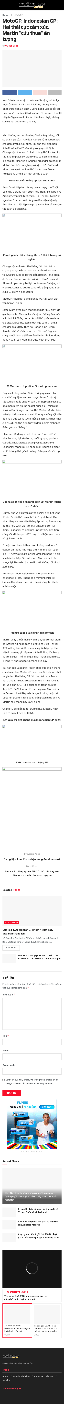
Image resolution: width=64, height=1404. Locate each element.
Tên (5, 1035)
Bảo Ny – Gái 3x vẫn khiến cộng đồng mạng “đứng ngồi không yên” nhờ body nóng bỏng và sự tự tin (30, 1196)
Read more (11, 948)
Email (6, 1050)
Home (5, 15)
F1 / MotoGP (17, 15)
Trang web (8, 1065)
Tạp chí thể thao (21, 1376)
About (5, 1376)
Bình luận (8, 994)
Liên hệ (6, 1380)
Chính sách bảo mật (44, 1376)
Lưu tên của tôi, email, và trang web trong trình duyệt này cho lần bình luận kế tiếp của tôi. (32, 1081)
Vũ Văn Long (11, 46)
